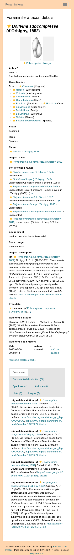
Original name (17, 157)
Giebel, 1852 (33, 197)
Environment (16, 232)
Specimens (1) (21, 386)
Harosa (20, 89)
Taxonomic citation (20, 317)
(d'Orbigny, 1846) (33, 172)
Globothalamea (24, 100)
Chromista (27, 86)
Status (13, 126)
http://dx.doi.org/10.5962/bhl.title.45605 (40, 294)
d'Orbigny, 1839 (26, 151)
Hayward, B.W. (37, 553)
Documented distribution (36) (28, 379)
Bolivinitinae (22, 113)
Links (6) (17, 393)
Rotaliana (21, 103)
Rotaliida (51, 103)
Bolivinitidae (22, 110)
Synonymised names (21, 167)
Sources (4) (19, 372)
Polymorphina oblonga (38, 63)
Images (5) (34, 393)
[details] (12, 298)
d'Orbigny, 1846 (36, 186)
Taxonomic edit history (22, 341)
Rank (12, 136)
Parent (13, 147)
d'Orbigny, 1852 (37, 161)
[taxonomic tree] (16, 360)
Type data (14, 304)
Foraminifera (14, 4)
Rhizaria (20, 93)
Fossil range (16, 242)
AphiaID (13, 68)
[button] (9, 26)
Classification (17, 82)
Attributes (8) (41, 386)
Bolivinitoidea (23, 106)
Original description (20, 252)
